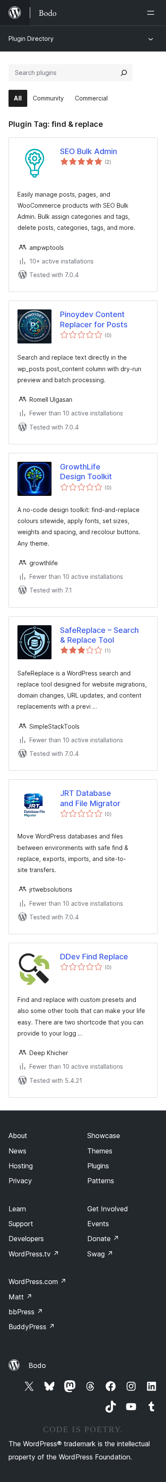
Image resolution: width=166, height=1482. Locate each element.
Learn (17, 1208)
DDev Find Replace (94, 956)
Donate (103, 1238)
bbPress (26, 1311)
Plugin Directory (31, 38)
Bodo (37, 1365)
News (17, 1151)
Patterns (100, 1180)
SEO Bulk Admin (88, 151)
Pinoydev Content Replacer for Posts (94, 319)
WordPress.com (37, 1281)
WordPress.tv (34, 1254)
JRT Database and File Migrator (90, 798)
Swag (100, 1254)
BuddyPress (32, 1326)
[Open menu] (152, 13)
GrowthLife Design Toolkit (86, 471)
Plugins (98, 1166)
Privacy (20, 1180)
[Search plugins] (123, 72)
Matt (20, 1297)
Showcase (103, 1135)
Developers (26, 1238)
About (18, 1135)
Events (98, 1223)
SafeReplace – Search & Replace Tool (99, 635)
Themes (99, 1151)
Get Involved (107, 1208)
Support (21, 1223)
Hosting (21, 1166)
